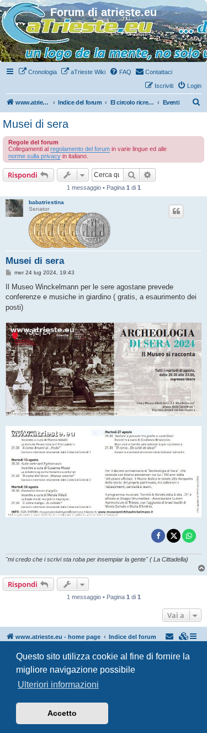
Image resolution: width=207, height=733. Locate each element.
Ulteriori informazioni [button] (58, 684)
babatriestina (46, 202)
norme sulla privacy (34, 156)
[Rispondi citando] (176, 211)
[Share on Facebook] (158, 536)
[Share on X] (174, 536)
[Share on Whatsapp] (189, 536)
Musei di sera (35, 124)
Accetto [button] (62, 713)
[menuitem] (37, 72)
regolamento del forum (80, 148)
